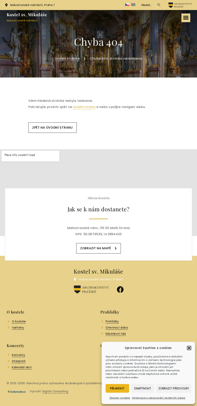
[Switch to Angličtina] (133, 5)
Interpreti (19, 361)
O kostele (19, 321)
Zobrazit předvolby (173, 388)
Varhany (18, 327)
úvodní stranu (84, 107)
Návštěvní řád (116, 334)
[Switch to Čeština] (127, 5)
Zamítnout (142, 388)
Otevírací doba (117, 327)
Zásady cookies (119, 397)
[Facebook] (120, 289)
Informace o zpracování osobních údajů (158, 397)
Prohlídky (112, 321)
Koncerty (18, 355)
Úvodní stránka (67, 58)
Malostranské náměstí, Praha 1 (32, 5)
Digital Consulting (55, 391)
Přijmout (117, 388)
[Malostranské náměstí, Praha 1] (6, 5)
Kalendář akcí (22, 367)
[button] (189, 348)
